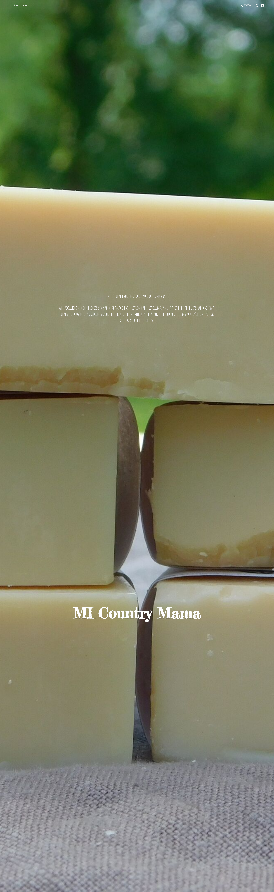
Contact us (25, 5)
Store (7, 5)
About (16, 5)
